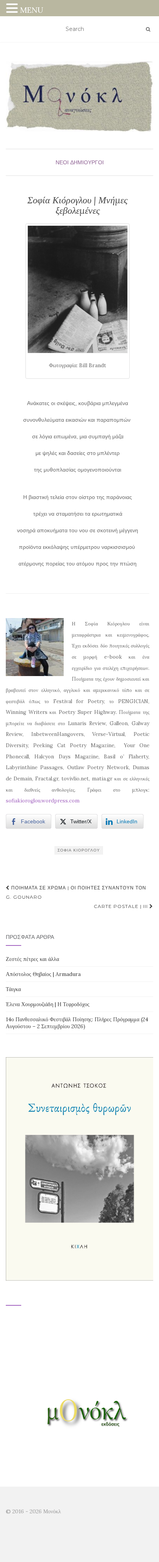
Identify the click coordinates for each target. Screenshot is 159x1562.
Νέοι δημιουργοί (80, 162)
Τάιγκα (13, 989)
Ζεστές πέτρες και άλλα (32, 959)
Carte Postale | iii (121, 906)
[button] (13, 9)
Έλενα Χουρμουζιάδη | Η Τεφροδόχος (48, 1004)
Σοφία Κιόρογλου (79, 850)
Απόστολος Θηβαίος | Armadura (43, 974)
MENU (31, 10)
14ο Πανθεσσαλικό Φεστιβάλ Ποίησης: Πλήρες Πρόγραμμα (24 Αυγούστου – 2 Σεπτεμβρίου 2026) (77, 1023)
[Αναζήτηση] (148, 29)
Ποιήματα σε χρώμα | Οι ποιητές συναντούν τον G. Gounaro (76, 892)
